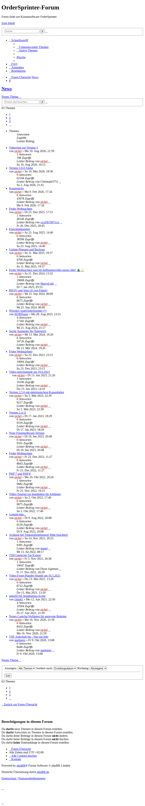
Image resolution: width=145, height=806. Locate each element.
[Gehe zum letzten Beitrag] (49, 161)
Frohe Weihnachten (20, 208)
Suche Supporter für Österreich (27, 331)
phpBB (21, 765)
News (7, 88)
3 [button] (10, 121)
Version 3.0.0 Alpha (21, 168)
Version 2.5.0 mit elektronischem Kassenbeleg (36, 392)
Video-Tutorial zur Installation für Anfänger (35, 494)
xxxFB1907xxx (49, 222)
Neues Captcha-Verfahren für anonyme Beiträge (37, 616)
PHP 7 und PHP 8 (20, 473)
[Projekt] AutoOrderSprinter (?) (27, 310)
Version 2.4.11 (17, 412)
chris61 (18, 599)
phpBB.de (43, 772)
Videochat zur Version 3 (23, 147)
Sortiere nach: (44, 668)
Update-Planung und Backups (27, 249)
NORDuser (21, 314)
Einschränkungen (19, 229)
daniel (44, 548)
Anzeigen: (11, 668)
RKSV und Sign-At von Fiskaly (28, 290)
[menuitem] (33, 47)
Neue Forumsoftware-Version (26, 433)
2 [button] (10, 117)
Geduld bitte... (17, 514)
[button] (10, 124)
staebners (19, 640)
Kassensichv (16, 188)
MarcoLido (47, 283)
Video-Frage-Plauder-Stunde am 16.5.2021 (34, 575)
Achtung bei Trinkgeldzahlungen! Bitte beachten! (38, 534)
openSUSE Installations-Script (27, 596)
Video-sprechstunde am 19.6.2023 (29, 371)
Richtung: (83, 668)
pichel (18, 151)
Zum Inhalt (8, 23)
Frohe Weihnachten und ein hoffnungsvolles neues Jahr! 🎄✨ (46, 270)
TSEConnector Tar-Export (25, 555)
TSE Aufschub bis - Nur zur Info (28, 636)
